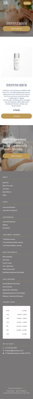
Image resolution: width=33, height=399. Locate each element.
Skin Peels (6, 260)
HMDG (23, 388)
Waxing (5, 225)
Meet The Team (8, 185)
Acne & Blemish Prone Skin (11, 283)
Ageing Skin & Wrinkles (10, 290)
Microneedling (7, 257)
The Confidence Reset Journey (13, 242)
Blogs (4, 195)
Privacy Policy (10, 391)
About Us (6, 182)
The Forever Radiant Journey (12, 245)
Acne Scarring (7, 287)
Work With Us (7, 192)
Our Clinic (6, 189)
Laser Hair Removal (9, 207)
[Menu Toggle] (20, 3)
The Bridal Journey (9, 239)
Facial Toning (7, 263)
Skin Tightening (8, 266)
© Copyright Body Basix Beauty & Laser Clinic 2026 (16, 393)
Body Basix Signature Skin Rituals (13, 272)
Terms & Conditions (21, 391)
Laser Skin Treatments (10, 210)
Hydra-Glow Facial (9, 269)
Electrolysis (6, 228)
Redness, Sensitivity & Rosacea (13, 296)
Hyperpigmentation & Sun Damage (14, 293)
